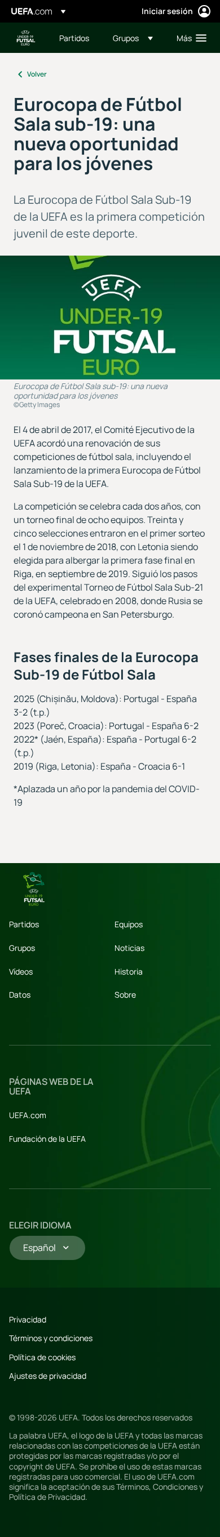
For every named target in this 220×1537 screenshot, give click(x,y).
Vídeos (21, 971)
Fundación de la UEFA (47, 1138)
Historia (129, 971)
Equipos (129, 924)
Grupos (22, 947)
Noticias (129, 947)
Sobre (125, 994)
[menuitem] (76, 37)
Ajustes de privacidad (47, 1375)
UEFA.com (27, 1115)
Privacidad (27, 1319)
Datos (19, 994)
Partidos (24, 924)
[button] (132, 37)
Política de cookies (42, 1357)
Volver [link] (37, 74)
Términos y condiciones (51, 1338)
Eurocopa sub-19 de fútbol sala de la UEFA (26, 38)
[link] (74, 37)
